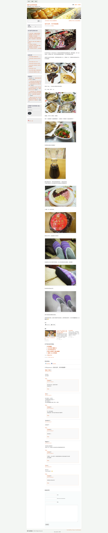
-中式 (49, 357)
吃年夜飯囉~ (49, 346)
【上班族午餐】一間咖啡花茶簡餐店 (34, 33)
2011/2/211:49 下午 (48, 395)
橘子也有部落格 (32, 5)
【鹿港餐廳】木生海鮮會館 (32, 36)
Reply (46, 378)
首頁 (29, 1)
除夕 (51, 355)
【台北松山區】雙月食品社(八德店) (34, 63)
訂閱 (29, 113)
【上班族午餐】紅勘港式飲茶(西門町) (34, 37)
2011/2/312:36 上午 (48, 421)
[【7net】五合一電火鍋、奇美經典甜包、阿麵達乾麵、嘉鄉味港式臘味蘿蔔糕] (63, 335)
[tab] (48, 364)
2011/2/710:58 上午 (50, 430)
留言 (80, 4)
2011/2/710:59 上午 (50, 408)
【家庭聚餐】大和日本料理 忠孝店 (34, 34)
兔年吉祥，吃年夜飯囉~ (52, 24)
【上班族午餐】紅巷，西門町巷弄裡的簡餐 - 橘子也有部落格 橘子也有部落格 (35, 93)
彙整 (32, 1)
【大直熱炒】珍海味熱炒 (32, 44)
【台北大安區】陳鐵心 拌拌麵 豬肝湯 (35, 70)
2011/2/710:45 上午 (50, 477)
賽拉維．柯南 (47, 370)
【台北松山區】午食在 (32, 68)
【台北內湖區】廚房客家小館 (33, 56)
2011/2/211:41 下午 (48, 371)
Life (53, 357)
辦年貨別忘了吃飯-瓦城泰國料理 (51, 20)
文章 (76, 4)
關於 (36, 1)
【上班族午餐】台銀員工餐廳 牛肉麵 (34, 45)
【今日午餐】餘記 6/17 (51, 349)
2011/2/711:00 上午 (50, 381)
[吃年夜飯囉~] (75, 334)
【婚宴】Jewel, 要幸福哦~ (52, 352)
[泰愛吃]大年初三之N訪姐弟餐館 (74, 20)
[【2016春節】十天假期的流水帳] (50, 333)
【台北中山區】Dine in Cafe (33, 61)
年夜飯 (48, 355)
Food (51, 357)
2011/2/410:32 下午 (48, 466)
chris (46, 465)
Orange (52, 25)
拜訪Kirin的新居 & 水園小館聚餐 (53, 351)
